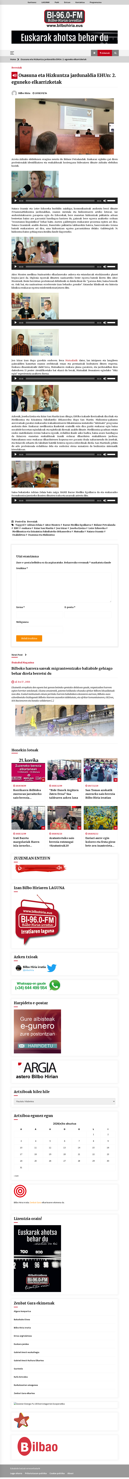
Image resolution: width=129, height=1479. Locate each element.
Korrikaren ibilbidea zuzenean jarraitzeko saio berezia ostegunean (27, 794)
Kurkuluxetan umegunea (26, 1385)
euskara (26, 528)
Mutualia (79, 531)
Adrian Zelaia (34, 524)
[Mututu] (104, 200)
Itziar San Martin (43, 528)
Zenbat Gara (35, 1202)
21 (79, 1154)
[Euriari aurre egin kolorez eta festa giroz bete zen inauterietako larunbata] (101, 818)
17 (21, 1154)
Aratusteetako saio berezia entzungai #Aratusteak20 (61, 841)
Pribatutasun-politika (36, 1473)
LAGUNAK (46, 2)
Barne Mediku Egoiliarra (77, 524)
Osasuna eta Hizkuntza (41, 534)
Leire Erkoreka (97, 528)
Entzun (67, 2)
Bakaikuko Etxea (22, 1319)
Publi (57, 2)
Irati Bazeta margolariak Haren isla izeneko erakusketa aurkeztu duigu (27, 842)
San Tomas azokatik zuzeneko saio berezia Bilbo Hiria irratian (100, 794)
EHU (16, 528)
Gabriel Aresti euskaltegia (26, 1352)
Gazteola (18, 1368)
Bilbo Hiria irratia (22, 1327)
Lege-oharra (16, 1473)
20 (64, 1154)
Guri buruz (32, 2)
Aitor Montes (52, 524)
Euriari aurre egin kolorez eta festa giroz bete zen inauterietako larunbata (100, 842)
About (70, 1473)
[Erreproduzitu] (15, 200)
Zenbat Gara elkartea (24, 1393)
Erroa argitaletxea (23, 1335)
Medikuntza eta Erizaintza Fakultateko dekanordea (41, 531)
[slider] (111, 200)
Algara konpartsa (22, 1311)
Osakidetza (18, 534)
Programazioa (95, 2)
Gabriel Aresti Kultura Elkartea (29, 1360)
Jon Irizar (61, 528)
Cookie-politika (57, 1473)
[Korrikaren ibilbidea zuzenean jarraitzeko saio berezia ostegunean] (28, 770)
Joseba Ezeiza (78, 528)
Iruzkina (22, 568)
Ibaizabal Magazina (22, 662)
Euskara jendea (21, 1344)
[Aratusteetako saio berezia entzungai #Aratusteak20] (64, 818)
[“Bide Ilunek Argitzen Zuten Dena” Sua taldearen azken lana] (64, 770)
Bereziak (16, 67)
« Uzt (16, 1175)
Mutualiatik (71, 360)
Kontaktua (80, 2)
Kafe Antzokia (21, 1376)
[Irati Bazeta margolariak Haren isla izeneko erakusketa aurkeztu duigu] (28, 818)
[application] (64, 201)
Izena (20, 607)
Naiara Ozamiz (95, 531)
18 (35, 1154)
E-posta (69, 607)
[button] (94, 53)
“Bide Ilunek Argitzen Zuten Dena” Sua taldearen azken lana (64, 794)
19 (50, 1154)
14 (79, 1147)
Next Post (17, 654)
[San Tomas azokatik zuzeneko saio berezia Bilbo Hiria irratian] (101, 770)
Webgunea (22, 622)
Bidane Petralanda (104, 524)
